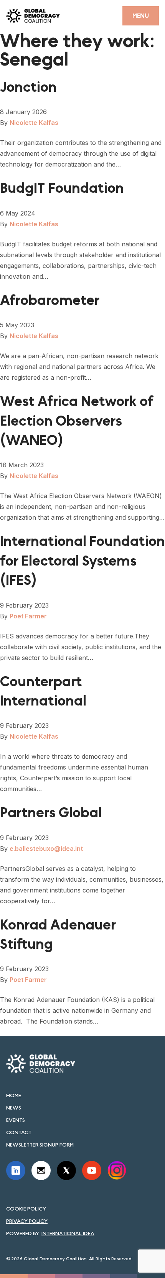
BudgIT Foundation (62, 188)
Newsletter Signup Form (40, 1144)
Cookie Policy (26, 1208)
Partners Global (51, 813)
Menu (140, 16)
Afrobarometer (49, 300)
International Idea (67, 1233)
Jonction (28, 87)
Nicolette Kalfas (34, 122)
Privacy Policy (27, 1220)
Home (13, 1095)
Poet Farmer (28, 616)
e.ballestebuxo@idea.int (46, 848)
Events (15, 1119)
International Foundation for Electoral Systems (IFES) (82, 560)
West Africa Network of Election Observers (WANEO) (77, 421)
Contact (18, 1132)
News (13, 1107)
